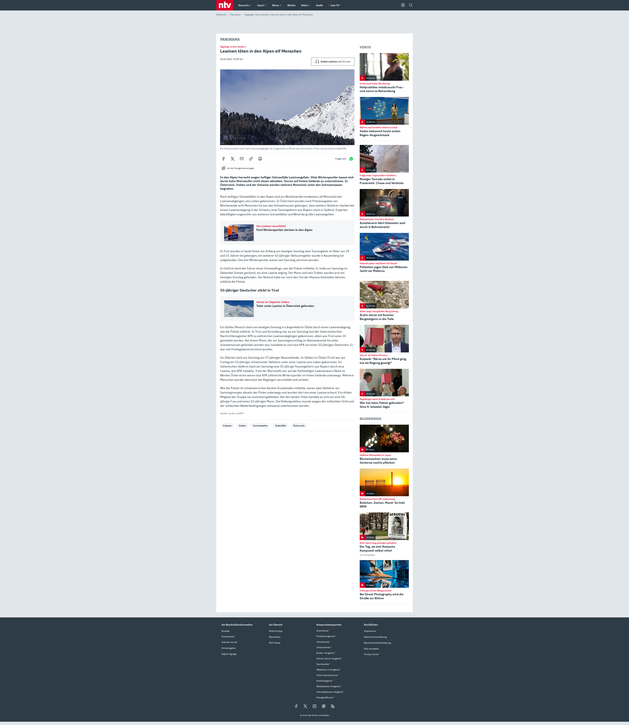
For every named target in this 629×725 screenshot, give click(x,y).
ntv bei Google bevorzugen (240, 168)
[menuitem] (250, 5)
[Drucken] (260, 158)
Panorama (235, 14)
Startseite (221, 14)
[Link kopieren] (251, 158)
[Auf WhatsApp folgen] (351, 158)
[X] (232, 158)
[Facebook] (223, 158)
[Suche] (411, 5)
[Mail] (241, 158)
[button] (287, 109)
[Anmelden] (403, 5)
